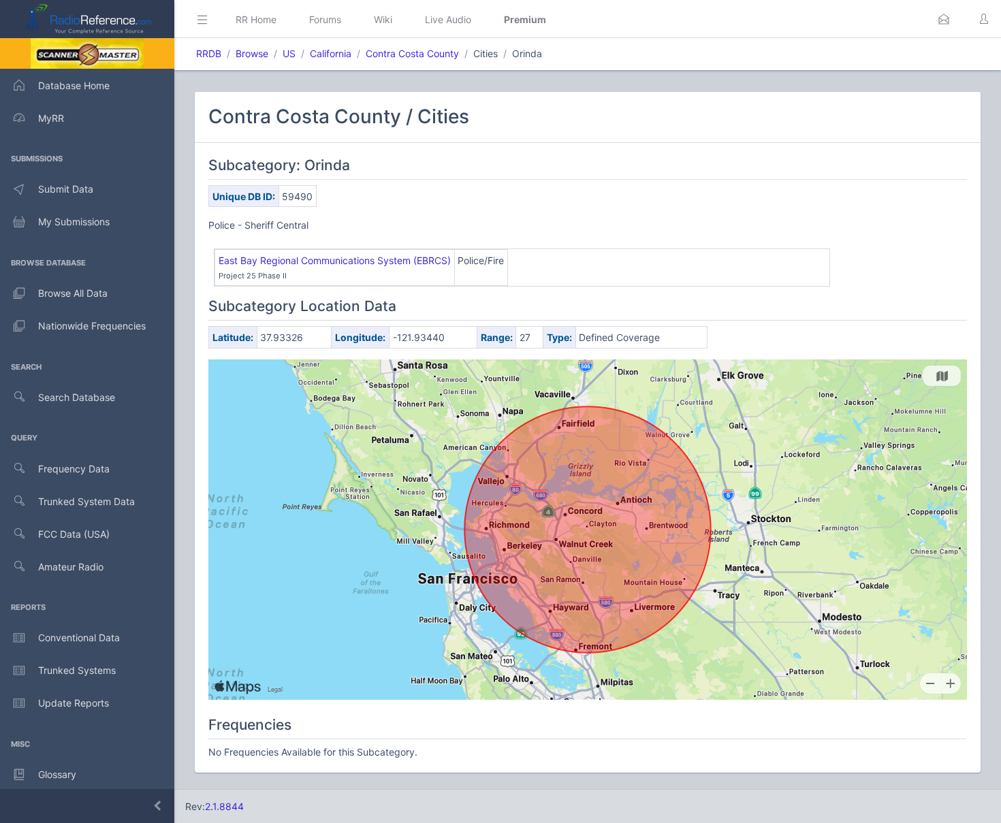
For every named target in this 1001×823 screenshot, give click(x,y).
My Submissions (74, 221)
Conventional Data (79, 637)
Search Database (76, 397)
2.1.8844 (224, 806)
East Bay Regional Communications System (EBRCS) (335, 260)
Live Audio (448, 19)
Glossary (57, 774)
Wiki (383, 19)
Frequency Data (74, 468)
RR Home (256, 19)
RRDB (208, 53)
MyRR (51, 118)
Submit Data (65, 189)
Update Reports (73, 703)
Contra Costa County (412, 53)
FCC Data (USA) (74, 534)
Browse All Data (73, 293)
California (330, 53)
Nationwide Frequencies (92, 326)
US (289, 53)
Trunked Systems (77, 670)
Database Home (74, 85)
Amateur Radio (71, 566)
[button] (944, 19)
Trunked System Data (86, 501)
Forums (325, 19)
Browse (252, 53)
